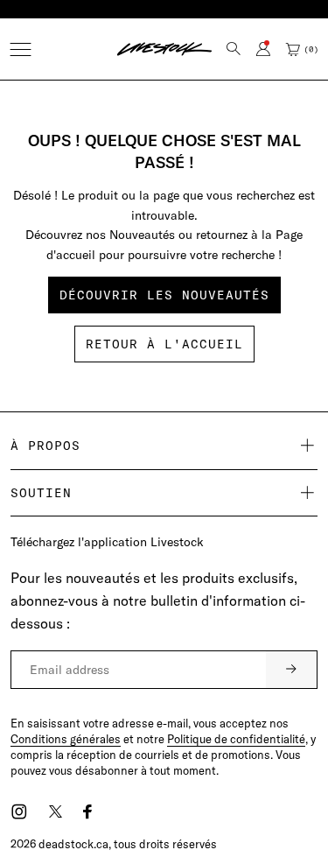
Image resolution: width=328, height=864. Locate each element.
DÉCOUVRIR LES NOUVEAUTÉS (164, 295)
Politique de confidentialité (236, 739)
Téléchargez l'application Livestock (107, 542)
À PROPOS (45, 445)
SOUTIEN (41, 493)
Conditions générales (65, 739)
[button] (20, 49)
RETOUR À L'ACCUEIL (164, 344)
